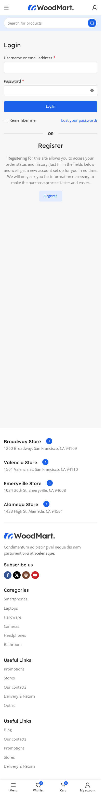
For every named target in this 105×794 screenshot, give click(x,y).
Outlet (9, 705)
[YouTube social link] (35, 575)
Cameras (11, 626)
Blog (8, 729)
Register (50, 196)
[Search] (92, 23)
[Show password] (92, 90)
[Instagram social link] (26, 575)
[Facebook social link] (7, 575)
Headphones (15, 635)
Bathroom (13, 644)
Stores (9, 677)
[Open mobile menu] (6, 8)
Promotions (14, 669)
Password (14, 81)
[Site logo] (51, 7)
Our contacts (15, 687)
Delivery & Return (19, 696)
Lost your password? (79, 120)
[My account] (95, 8)
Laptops (11, 608)
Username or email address (30, 58)
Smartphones (15, 598)
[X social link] (17, 575)
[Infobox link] (28, 441)
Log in (50, 106)
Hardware (12, 617)
